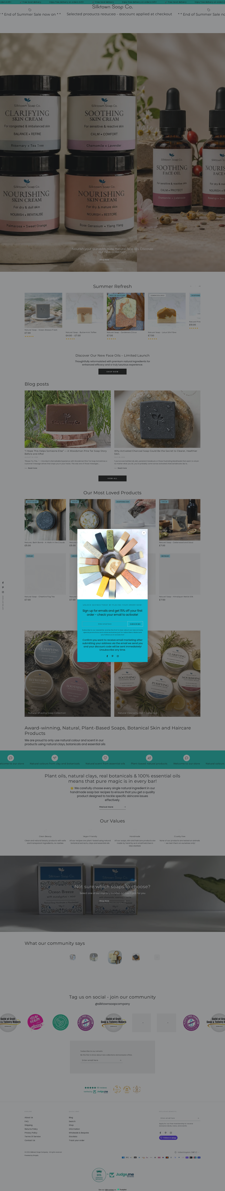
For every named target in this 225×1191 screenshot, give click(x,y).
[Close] (143, 532)
